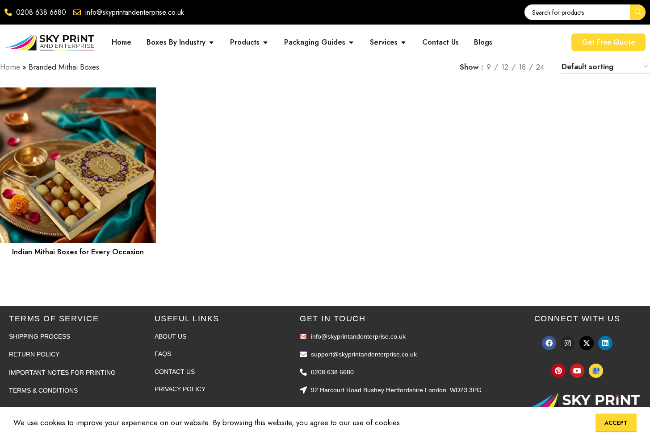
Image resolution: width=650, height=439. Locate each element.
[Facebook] (549, 343)
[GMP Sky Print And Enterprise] (596, 371)
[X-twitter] (586, 343)
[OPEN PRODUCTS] (265, 42)
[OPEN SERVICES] (403, 42)
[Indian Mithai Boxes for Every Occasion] (78, 165)
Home (10, 67)
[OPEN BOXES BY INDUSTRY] (211, 42)
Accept (616, 422)
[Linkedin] (605, 343)
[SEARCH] (638, 12)
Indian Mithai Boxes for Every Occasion (78, 251)
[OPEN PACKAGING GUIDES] (351, 42)
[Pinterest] (558, 371)
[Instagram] (568, 343)
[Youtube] (577, 371)
